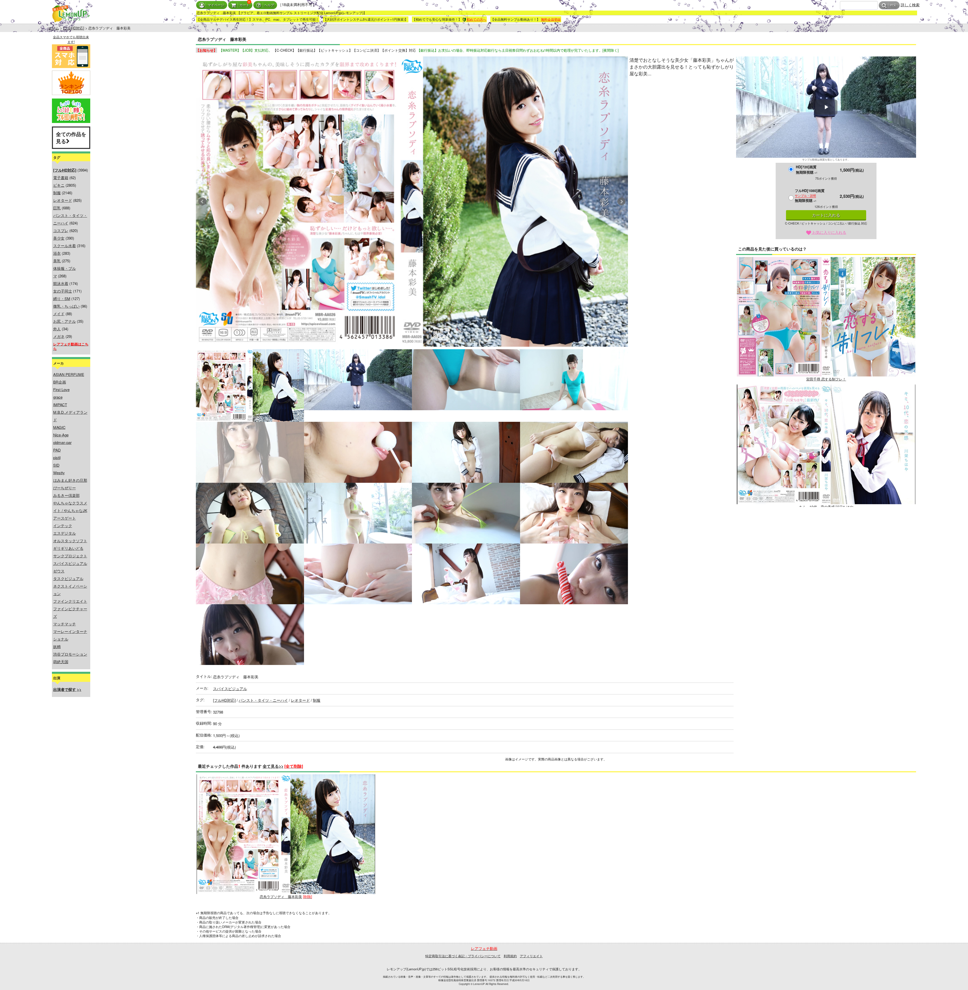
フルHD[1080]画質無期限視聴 (810, 195)
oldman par (62, 442)
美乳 (57, 260)
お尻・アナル (64, 321)
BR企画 (59, 382)
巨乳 (57, 207)
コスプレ (60, 230)
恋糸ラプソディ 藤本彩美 (281, 896)
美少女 (59, 238)
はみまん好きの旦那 (70, 480)
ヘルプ (269, 5)
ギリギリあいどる (68, 548)
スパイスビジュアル (70, 563)
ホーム (53, 27)
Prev (202, 202)
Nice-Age (61, 434)
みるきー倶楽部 (66, 495)
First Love (61, 389)
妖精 (57, 646)
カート (244, 5)
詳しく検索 (910, 4)
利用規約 (510, 955)
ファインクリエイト (70, 601)
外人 (57, 328)
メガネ (59, 336)
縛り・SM (61, 298)
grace (58, 397)
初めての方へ (476, 19)
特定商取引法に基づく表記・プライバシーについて (463, 955)
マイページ (216, 5)
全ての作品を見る (71, 137)
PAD (57, 450)
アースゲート (64, 518)
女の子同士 (62, 291)
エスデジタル (64, 533)
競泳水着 (60, 283)
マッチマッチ (64, 623)
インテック (62, 525)
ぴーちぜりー (64, 487)
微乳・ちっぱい (66, 306)
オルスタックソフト (70, 540)
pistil (56, 457)
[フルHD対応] (73, 27)
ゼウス (59, 570)
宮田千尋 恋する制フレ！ (826, 378)
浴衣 (57, 253)
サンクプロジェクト (70, 555)
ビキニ (59, 185)
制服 (57, 192)
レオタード (62, 200)
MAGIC (59, 427)
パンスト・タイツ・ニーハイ (263, 700)
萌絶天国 (60, 661)
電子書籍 (60, 177)
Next (621, 202)
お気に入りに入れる (828, 232)
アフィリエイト (531, 955)
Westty (59, 472)
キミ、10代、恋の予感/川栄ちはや (826, 506)
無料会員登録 (551, 19)
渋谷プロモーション (70, 654)
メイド (59, 313)
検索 (893, 5)
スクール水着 (64, 245)
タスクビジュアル (68, 578)
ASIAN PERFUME (68, 374)
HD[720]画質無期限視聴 (807, 169)
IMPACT (60, 404)
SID (56, 465)
